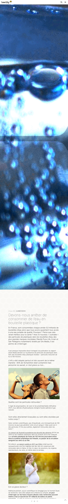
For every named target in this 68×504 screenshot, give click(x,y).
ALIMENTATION (21, 311)
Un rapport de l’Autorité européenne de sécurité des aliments (29, 433)
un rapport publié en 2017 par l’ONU (29, 444)
